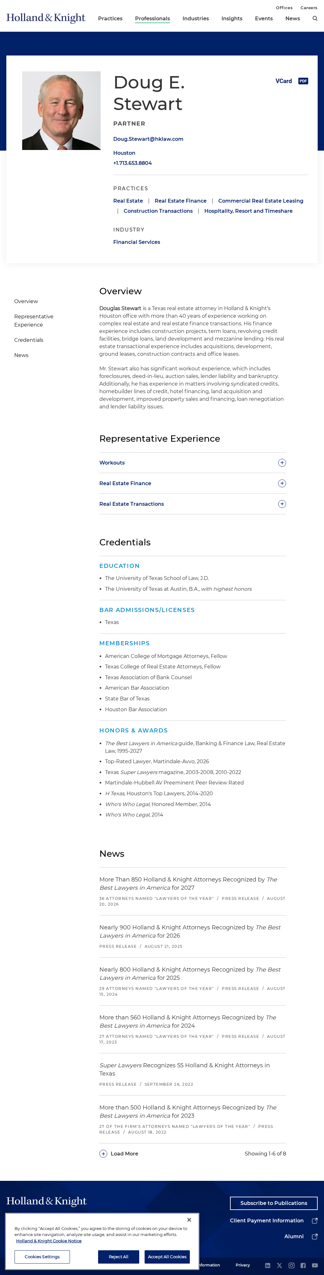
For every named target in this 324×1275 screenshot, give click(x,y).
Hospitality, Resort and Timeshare (248, 211)
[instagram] (291, 1266)
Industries (196, 19)
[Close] (189, 1220)
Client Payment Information (267, 1221)
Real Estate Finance (181, 201)
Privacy (243, 1265)
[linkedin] (267, 1266)
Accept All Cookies (167, 1256)
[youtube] (315, 1266)
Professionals (152, 19)
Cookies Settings (42, 1256)
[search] (315, 18)
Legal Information (203, 1265)
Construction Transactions (158, 211)
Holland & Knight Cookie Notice (49, 1240)
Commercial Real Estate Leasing (260, 201)
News (292, 19)
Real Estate (128, 201)
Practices (110, 19)
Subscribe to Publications (273, 1203)
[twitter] (279, 1266)
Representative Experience (33, 321)
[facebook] (303, 1266)
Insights (231, 19)
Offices (284, 7)
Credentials (28, 340)
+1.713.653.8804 (132, 163)
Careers (309, 7)
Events (264, 19)
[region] (102, 1241)
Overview (26, 301)
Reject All (118, 1256)
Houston (124, 153)
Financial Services (136, 242)
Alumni (294, 1236)
